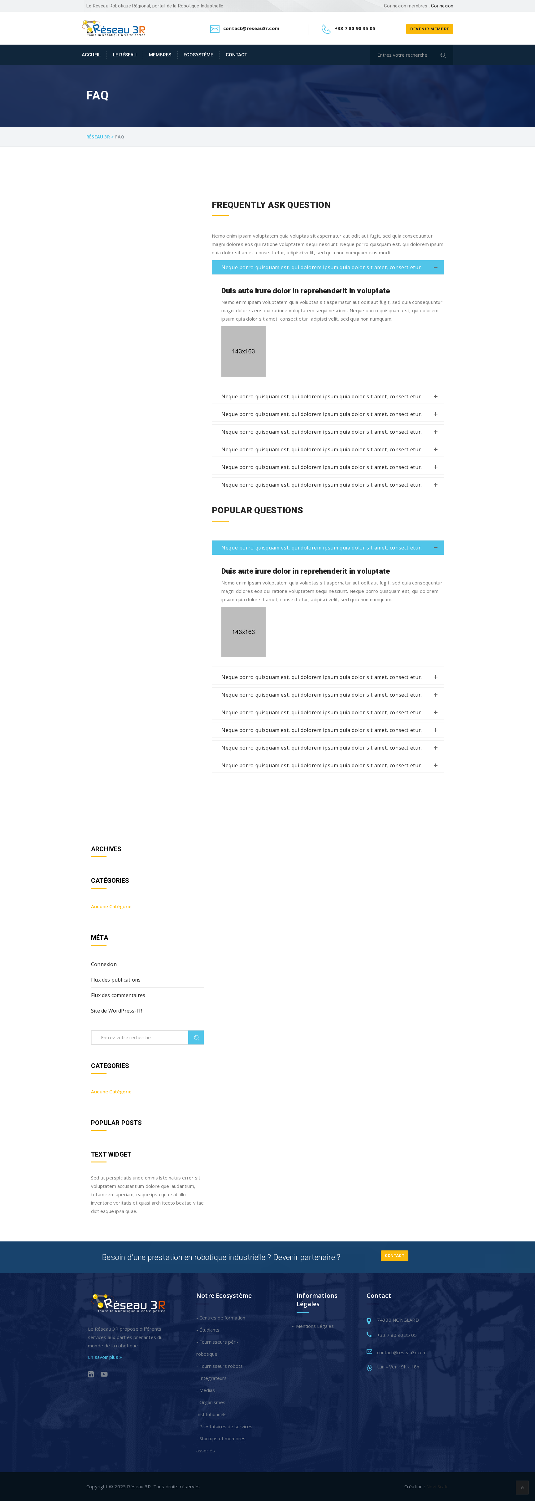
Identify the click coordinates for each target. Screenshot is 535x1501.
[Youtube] (104, 1375)
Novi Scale (437, 1486)
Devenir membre (429, 29)
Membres (160, 55)
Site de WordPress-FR (116, 1010)
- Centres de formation (220, 1318)
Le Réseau (125, 55)
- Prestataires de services (224, 1426)
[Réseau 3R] (114, 27)
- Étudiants (208, 1330)
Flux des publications (116, 979)
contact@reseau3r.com (402, 1352)
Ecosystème (198, 55)
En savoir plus (104, 1357)
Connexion (442, 6)
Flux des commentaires (118, 995)
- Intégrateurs (211, 1378)
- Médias (205, 1390)
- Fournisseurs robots (219, 1366)
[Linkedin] (91, 1375)
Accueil (91, 55)
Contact (236, 55)
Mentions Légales (315, 1326)
